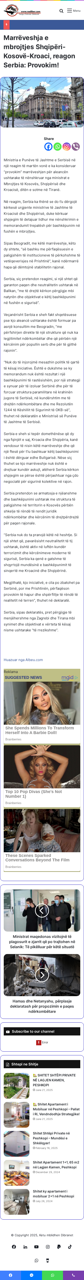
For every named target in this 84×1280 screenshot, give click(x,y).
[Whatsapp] (57, 147)
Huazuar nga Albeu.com (23, 660)
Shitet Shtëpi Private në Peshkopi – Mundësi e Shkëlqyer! (51, 1138)
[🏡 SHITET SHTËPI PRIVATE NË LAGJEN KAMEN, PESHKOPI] (16, 1086)
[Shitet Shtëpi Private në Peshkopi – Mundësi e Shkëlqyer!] (16, 1144)
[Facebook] (48, 147)
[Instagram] (67, 147)
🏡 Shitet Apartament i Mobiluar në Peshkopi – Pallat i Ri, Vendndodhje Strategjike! (56, 1109)
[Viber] (76, 147)
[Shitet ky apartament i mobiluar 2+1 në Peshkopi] (16, 1202)
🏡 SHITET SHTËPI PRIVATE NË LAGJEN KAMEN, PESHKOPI (54, 1080)
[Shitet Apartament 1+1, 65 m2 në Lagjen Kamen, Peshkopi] (16, 1173)
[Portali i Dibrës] (22, 10)
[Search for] (61, 12)
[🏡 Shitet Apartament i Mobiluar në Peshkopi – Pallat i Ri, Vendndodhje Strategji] (16, 1115)
